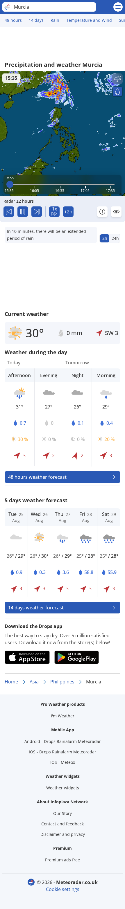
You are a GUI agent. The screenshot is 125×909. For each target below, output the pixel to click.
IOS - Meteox (62, 762)
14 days (36, 20)
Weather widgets (62, 788)
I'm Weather (62, 716)
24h (115, 238)
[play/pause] (22, 211)
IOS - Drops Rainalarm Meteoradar (62, 752)
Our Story (62, 813)
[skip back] (8, 211)
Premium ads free (62, 860)
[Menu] (118, 7)
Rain (55, 20)
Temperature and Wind (89, 20)
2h (104, 238)
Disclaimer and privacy (62, 834)
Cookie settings (62, 889)
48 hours (13, 20)
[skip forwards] (36, 211)
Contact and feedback (62, 824)
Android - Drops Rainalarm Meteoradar (62, 741)
